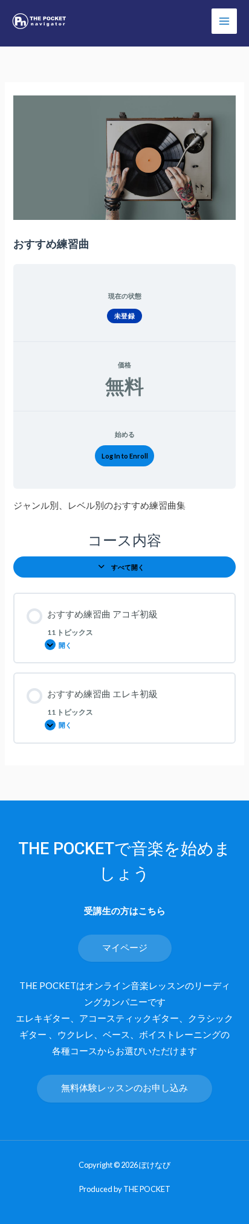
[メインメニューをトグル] (224, 21)
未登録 (124, 316)
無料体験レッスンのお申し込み (124, 1088)
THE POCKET (146, 1189)
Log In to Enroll (125, 456)
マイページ (124, 947)
